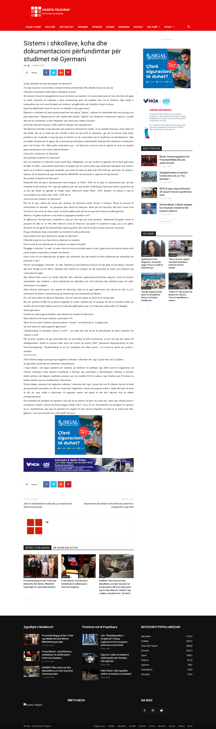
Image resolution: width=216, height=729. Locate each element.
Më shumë (165, 221)
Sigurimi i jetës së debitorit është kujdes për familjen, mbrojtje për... (115, 657)
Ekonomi (124, 26)
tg (28, 65)
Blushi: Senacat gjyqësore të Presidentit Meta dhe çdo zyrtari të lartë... (174, 159)
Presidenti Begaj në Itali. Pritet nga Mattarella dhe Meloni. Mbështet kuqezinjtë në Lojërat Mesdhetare (40, 583)
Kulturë (152, 26)
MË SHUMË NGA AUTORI (65, 548)
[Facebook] (144, 710)
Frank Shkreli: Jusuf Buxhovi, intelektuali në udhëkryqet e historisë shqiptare (74, 583)
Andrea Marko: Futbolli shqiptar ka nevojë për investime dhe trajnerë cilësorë (176, 207)
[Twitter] (161, 710)
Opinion (97, 26)
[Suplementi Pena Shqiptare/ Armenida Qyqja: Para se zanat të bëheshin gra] (153, 248)
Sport (168, 26)
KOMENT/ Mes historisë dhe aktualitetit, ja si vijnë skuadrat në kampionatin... (57, 670)
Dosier (110, 26)
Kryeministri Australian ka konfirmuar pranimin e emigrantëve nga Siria (109, 505)
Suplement (146, 255)
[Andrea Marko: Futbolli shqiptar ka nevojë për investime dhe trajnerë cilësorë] (149, 208)
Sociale (138, 26)
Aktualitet (67, 26)
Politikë (50, 26)
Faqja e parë (33, 26)
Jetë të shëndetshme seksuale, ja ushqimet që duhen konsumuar (48, 505)
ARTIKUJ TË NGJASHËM (37, 548)
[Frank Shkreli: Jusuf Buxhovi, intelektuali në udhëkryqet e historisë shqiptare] (78, 566)
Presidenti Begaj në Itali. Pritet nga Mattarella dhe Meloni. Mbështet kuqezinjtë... (57, 638)
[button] (188, 27)
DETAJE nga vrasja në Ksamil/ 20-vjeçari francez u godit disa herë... (175, 191)
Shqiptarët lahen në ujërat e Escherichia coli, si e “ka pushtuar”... (174, 175)
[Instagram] (153, 710)
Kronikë (83, 26)
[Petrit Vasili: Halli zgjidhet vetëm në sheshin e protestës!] (90, 674)
